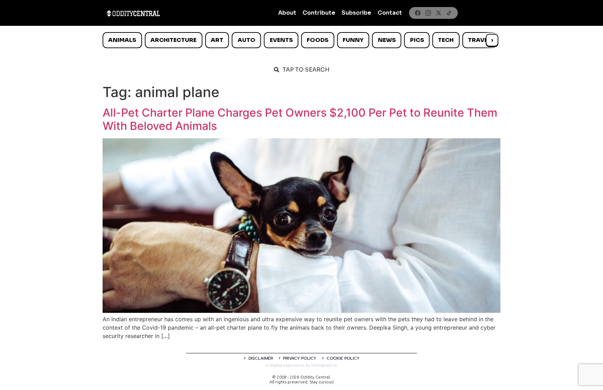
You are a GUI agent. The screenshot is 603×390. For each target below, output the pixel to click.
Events (281, 40)
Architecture (173, 40)
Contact (390, 12)
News (387, 40)
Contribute (319, 12)
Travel (479, 40)
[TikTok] (449, 13)
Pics (417, 40)
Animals (122, 40)
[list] (301, 40)
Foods (317, 40)
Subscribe (356, 12)
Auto (246, 40)
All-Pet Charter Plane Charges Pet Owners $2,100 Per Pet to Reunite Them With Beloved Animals (300, 119)
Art (217, 40)
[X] (438, 13)
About (287, 12)
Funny (353, 40)
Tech (446, 40)
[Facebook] (417, 13)
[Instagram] (428, 13)
